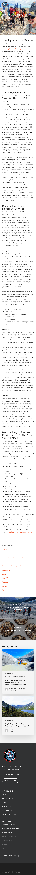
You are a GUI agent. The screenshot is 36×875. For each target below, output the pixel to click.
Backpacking (15, 27)
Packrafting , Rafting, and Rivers (13, 566)
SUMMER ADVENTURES (10, 829)
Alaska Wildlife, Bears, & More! (12, 558)
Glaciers (5, 562)
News (4, 554)
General (5, 586)
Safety (4, 574)
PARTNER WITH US (9, 815)
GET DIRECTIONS (10, 781)
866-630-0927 (15, 774)
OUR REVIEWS (7, 799)
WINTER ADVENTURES (10, 825)
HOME (4, 795)
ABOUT (4, 803)
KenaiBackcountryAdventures (12, 25)
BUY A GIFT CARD (10, 856)
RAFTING (5, 845)
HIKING (4, 849)
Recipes (5, 582)
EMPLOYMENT (7, 811)
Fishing (4, 590)
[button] (33, 4)
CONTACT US (6, 807)
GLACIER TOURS (8, 841)
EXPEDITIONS (7, 833)
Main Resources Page (9, 550)
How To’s (5, 578)
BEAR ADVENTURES (9, 837)
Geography (6, 570)
